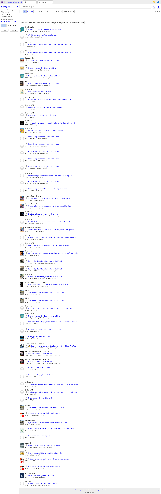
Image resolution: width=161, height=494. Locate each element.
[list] (21, 11)
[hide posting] (49, 31)
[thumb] (24, 11)
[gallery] (28, 11)
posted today (6, 14)
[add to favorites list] (26, 29)
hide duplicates (7, 16)
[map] (32, 11)
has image (5, 12)
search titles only (7, 10)
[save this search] (158, 6)
